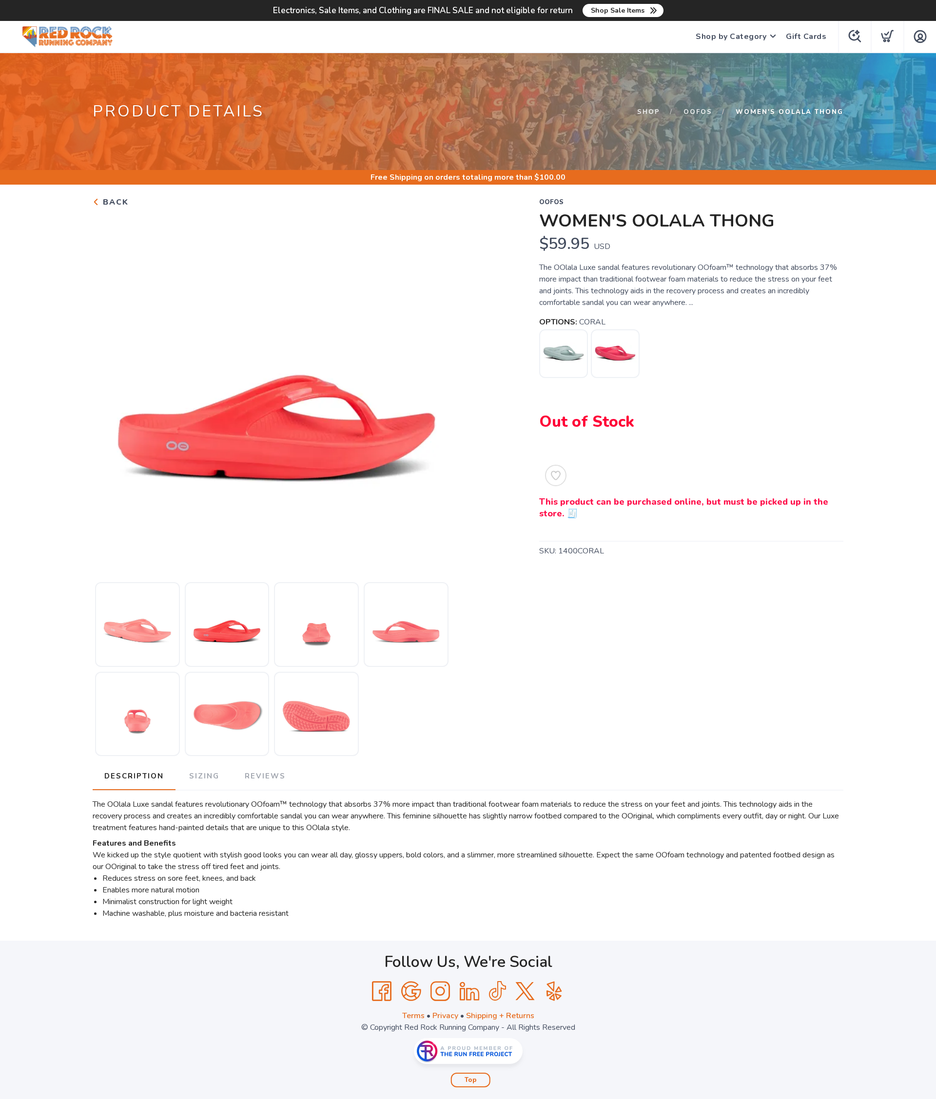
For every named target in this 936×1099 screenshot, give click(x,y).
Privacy (445, 1015)
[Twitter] (525, 991)
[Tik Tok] (497, 991)
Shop (648, 112)
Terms (413, 1015)
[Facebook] (381, 991)
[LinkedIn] (469, 991)
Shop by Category (731, 36)
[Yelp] (554, 991)
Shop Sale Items (617, 10)
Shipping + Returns (500, 1015)
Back (114, 202)
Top (471, 1080)
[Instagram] (440, 991)
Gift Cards (806, 36)
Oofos (697, 112)
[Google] (411, 991)
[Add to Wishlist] (555, 475)
